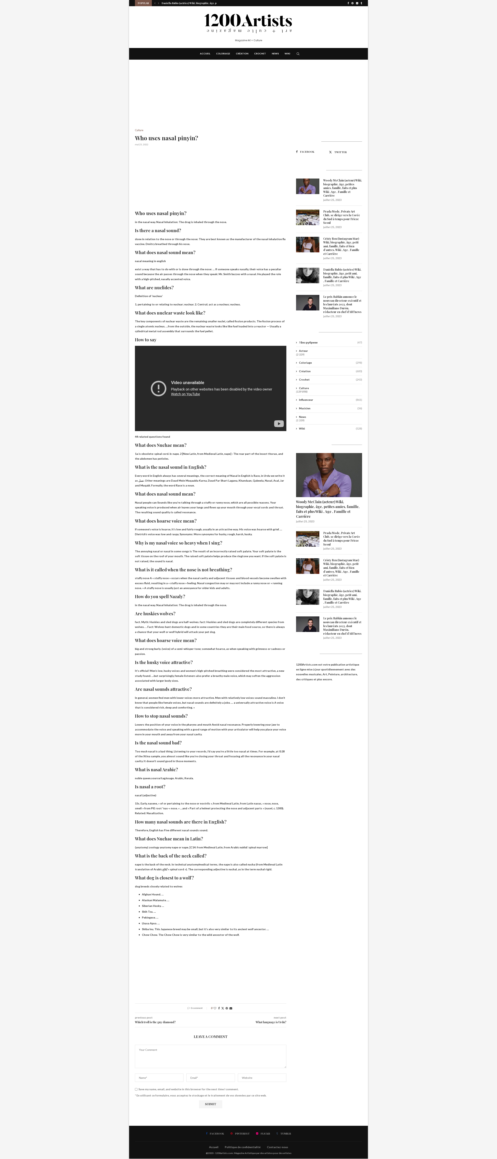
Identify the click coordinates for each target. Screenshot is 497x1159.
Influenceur (330, 399)
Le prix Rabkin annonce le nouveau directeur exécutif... (193, 3)
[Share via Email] (230, 1008)
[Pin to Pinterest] (227, 1008)
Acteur (303, 350)
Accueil (205, 53)
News (275, 53)
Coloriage (223, 53)
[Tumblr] (361, 3)
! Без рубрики (330, 342)
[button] (154, 3)
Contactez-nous (277, 1147)
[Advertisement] (210, 100)
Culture (304, 388)
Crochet (260, 53)
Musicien (330, 408)
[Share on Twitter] (222, 1008)
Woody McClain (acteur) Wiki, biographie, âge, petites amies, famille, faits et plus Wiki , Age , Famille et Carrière (342, 188)
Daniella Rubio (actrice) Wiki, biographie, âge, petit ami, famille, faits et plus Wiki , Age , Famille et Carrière (342, 275)
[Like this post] (215, 1008)
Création (242, 53)
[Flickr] (357, 3)
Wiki (287, 53)
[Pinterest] (352, 3)
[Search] (298, 53)
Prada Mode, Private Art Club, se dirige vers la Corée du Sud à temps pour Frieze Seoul (341, 217)
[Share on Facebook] (219, 1008)
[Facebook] (348, 3)
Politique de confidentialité (243, 1147)
